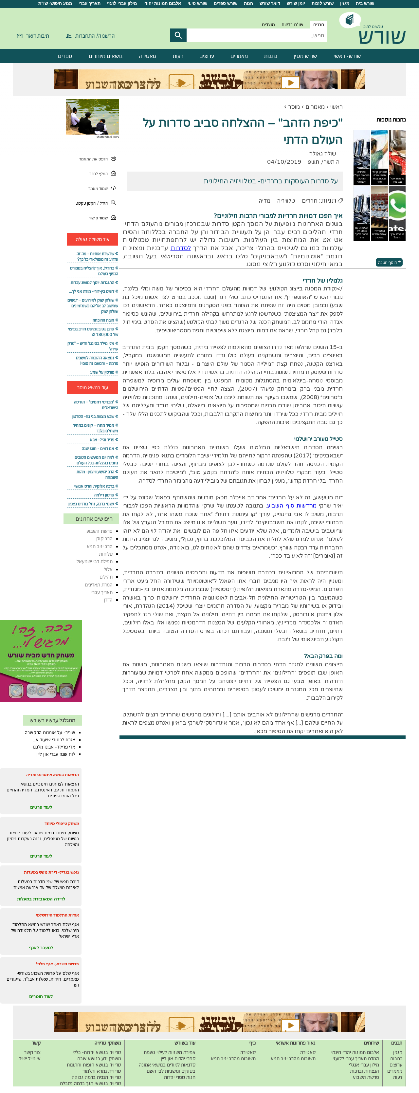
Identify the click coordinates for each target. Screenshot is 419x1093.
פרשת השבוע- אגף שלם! (57, 964)
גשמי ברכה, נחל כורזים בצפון (91, 504)
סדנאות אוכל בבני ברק (397, 180)
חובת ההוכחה (103, 320)
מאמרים (239, 56)
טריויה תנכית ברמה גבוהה (96, 1077)
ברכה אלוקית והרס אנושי (94, 486)
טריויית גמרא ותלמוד (101, 1071)
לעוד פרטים (41, 807)
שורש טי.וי (197, 3)
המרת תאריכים (99, 585)
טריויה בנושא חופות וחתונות (94, 1065)
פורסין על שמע (102, 372)
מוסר (294, 106)
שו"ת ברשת (292, 25)
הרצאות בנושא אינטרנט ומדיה (52, 774)
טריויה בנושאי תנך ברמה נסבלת (90, 1083)
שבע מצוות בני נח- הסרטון (93, 416)
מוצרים (268, 25)
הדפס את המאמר (93, 159)
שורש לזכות (323, 3)
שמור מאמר (98, 188)
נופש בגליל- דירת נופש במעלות (51, 872)
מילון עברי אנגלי (364, 1065)
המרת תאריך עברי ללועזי (356, 1058)
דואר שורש (270, 3)
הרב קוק (104, 538)
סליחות (106, 554)
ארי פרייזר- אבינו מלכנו (54, 747)
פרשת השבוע (99, 531)
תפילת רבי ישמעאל (95, 561)
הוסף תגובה (387, 262)
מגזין (344, 3)
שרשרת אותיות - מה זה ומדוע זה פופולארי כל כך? (97, 256)
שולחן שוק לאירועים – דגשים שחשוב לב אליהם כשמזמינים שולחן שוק (92, 305)
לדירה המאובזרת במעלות (41, 899)
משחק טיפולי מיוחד (62, 823)
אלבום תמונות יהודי (162, 3)
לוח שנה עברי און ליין (55, 754)
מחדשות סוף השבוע (291, 505)
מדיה (264, 200)
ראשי (336, 106)
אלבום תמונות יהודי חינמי (355, 1052)
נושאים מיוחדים (105, 56)
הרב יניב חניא (100, 546)
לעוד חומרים (41, 996)
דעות (178, 56)
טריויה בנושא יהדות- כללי (97, 1052)
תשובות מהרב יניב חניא (293, 1058)
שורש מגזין (305, 56)
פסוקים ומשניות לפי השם (171, 1071)
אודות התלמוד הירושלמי (57, 915)
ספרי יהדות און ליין (178, 1058)
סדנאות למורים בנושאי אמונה (167, 1065)
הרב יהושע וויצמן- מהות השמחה (97, 474)
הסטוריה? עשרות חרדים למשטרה (379, 234)
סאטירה (147, 56)
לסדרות (181, 248)
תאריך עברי (89, 3)
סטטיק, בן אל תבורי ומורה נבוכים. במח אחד (380, 176)
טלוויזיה (286, 200)
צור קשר (32, 1052)
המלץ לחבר (98, 173)
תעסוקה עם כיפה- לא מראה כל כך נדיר (361, 232)
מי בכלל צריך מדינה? (397, 235)
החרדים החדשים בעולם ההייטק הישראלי (362, 176)
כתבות (270, 56)
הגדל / (102, 203)
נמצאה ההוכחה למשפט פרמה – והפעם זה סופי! (97, 360)
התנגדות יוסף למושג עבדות (92, 282)
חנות (248, 3)
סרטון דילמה (104, 495)
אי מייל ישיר (30, 1058)
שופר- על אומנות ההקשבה (50, 732)
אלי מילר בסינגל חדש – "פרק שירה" (92, 346)
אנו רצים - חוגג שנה (98, 448)
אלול (108, 569)
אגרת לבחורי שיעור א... (54, 740)
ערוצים (206, 56)
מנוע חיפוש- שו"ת (55, 3)
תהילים (106, 577)
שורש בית (365, 3)
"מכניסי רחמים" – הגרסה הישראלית (96, 404)
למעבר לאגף (41, 948)
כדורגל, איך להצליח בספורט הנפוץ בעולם (94, 270)
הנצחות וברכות (364, 1071)
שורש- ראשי (347, 56)
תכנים (318, 25)
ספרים (65, 56)
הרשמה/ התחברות (95, 35)
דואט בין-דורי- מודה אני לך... (91, 291)
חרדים (310, 200)
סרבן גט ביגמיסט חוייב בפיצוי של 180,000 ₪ (93, 331)
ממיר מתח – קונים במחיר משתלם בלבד (95, 428)
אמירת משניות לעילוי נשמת (169, 1052)
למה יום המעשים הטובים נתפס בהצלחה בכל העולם (96, 460)
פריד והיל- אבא (102, 439)
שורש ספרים (225, 3)
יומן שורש (296, 3)
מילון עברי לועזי (122, 3)
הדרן (108, 600)
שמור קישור (98, 218)
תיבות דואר (37, 35)
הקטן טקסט (86, 203)
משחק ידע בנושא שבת (99, 1058)
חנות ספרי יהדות (179, 1077)
